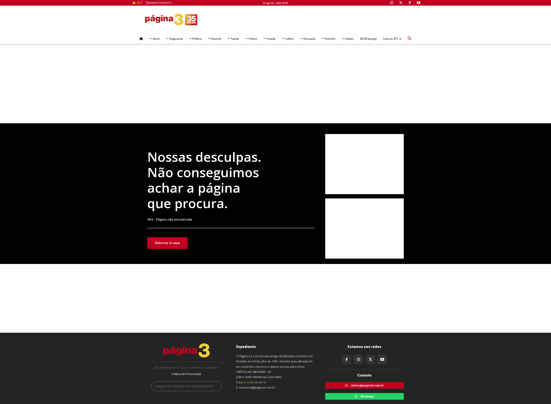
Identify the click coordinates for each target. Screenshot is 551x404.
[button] (409, 39)
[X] (370, 359)
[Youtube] (382, 359)
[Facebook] (346, 359)
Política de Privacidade (186, 374)
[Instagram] (358, 359)
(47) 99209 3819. (254, 382)
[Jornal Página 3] (158, 19)
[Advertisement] (275, 89)
